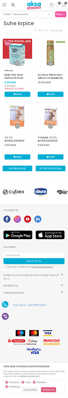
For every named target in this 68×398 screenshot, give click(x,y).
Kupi (19, 94)
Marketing (14, 386)
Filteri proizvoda (51, 168)
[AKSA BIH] (34, 5)
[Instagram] (17, 219)
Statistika (41, 382)
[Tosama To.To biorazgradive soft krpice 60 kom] (50, 116)
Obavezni (14, 382)
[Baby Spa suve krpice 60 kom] (17, 53)
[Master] (34, 333)
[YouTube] (27, 219)
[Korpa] (63, 7)
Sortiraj (7, 14)
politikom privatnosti (30, 376)
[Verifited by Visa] (34, 351)
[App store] (50, 235)
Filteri (59, 14)
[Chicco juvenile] (41, 192)
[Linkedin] (37, 219)
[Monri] (23, 342)
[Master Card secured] (51, 342)
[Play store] (17, 235)
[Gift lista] (52, 5)
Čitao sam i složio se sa (30, 267)
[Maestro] (20, 333)
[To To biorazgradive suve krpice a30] (17, 116)
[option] (13, 192)
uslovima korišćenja (42, 266)
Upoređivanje (17, 168)
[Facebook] (6, 219)
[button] (13, 5)
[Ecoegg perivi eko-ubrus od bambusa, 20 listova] (50, 53)
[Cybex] (13, 192)
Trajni (28, 382)
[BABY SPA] (9, 70)
